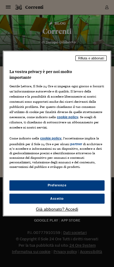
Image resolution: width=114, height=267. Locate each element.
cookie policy (67, 117)
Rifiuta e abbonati (91, 58)
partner (76, 144)
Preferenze (57, 185)
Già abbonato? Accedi (57, 209)
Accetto (57, 198)
